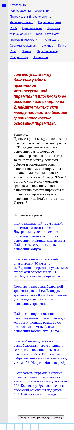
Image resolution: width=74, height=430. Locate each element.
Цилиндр (47, 45)
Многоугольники (20, 33)
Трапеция (53, 28)
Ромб (13, 28)
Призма (26, 51)
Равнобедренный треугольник (29, 10)
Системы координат (23, 45)
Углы (13, 51)
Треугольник (18, 4)
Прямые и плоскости (23, 39)
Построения (40, 57)
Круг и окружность (48, 33)
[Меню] (4, 4)
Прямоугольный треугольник (28, 16)
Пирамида (49, 39)
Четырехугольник (21, 22)
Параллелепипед (48, 51)
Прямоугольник (32, 28)
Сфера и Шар (19, 57)
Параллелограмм (49, 22)
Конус (62, 45)
